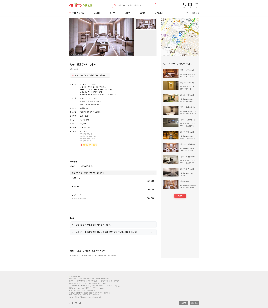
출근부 (112, 12)
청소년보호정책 (115, 281)
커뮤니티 (158, 12)
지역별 (97, 12)
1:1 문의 (183, 303)
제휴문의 (194, 303)
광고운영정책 (104, 281)
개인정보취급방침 (92, 281)
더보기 (180, 196)
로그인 (186, 13)
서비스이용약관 (81, 281)
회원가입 (195, 13)
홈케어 (142, 12)
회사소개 (71, 281)
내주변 (127, 12)
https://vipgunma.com (82, 297)
